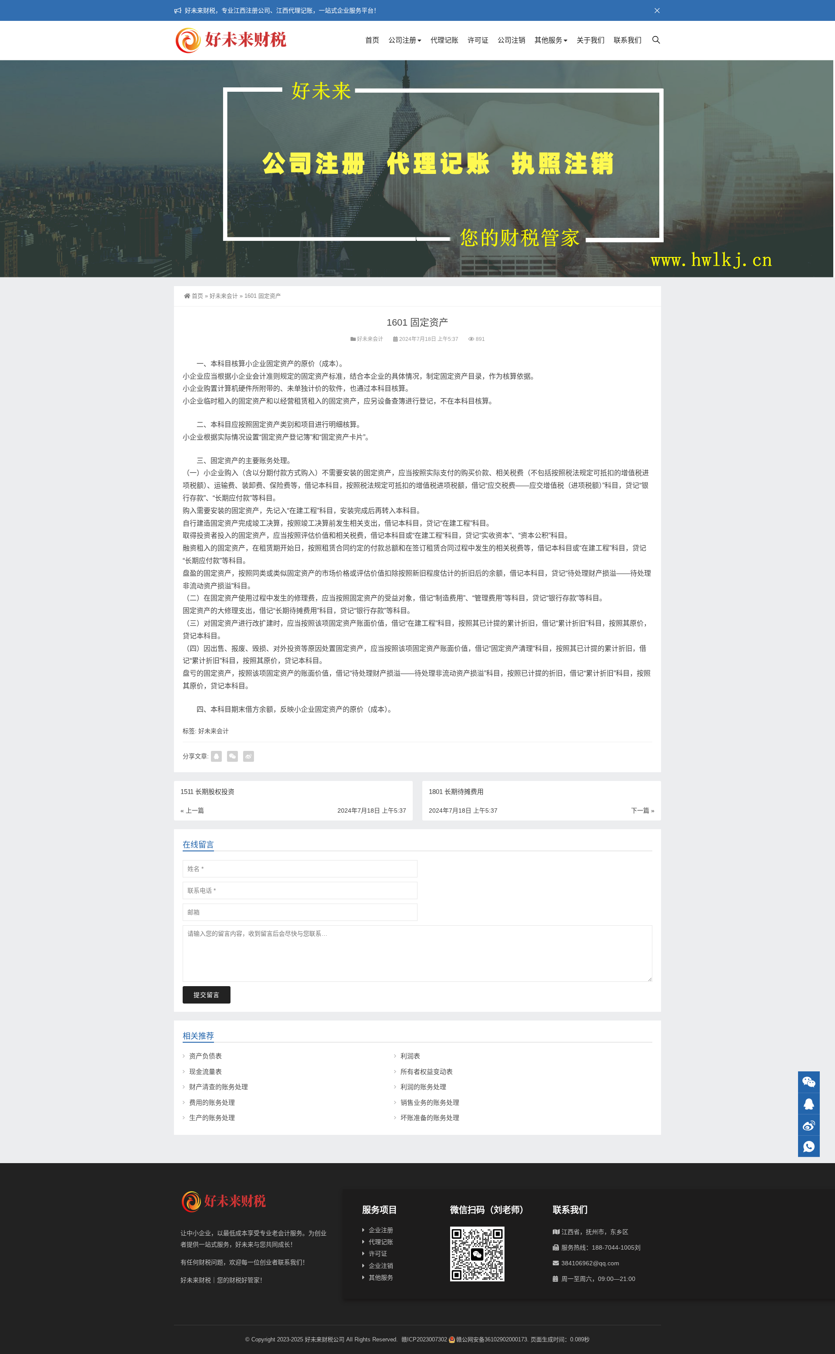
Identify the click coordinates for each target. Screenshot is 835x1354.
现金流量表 (205, 1071)
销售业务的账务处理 (430, 1102)
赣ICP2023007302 (424, 1339)
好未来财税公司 (324, 1339)
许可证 (478, 40)
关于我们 (591, 40)
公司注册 (402, 40)
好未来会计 (224, 296)
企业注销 (381, 1265)
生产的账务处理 (212, 1117)
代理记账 (444, 40)
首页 (372, 40)
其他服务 (548, 40)
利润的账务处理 (423, 1087)
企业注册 (381, 1230)
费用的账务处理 (212, 1102)
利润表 (410, 1056)
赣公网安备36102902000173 (491, 1339)
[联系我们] (809, 1103)
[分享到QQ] (216, 756)
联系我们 (627, 40)
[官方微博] (809, 1125)
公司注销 (511, 40)
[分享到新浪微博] (248, 756)
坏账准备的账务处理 (430, 1117)
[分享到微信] (232, 756)
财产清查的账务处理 (218, 1087)
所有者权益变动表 (427, 1071)
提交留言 (207, 994)
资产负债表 (205, 1056)
